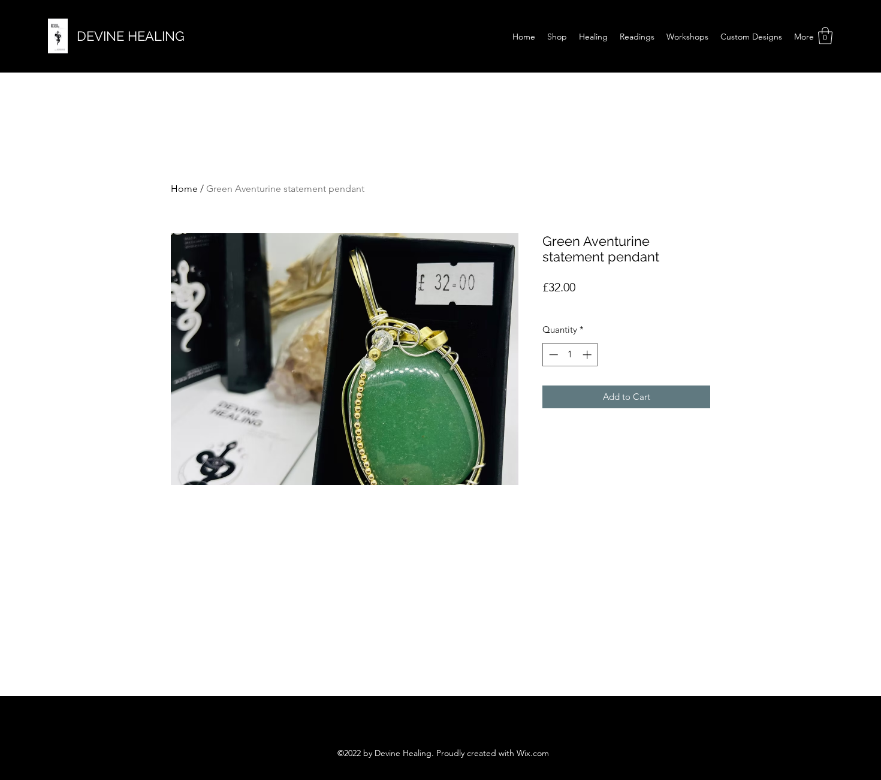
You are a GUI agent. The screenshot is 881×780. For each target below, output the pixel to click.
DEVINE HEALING (131, 36)
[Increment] (588, 355)
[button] (825, 35)
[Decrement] (552, 355)
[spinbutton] (570, 355)
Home (184, 188)
